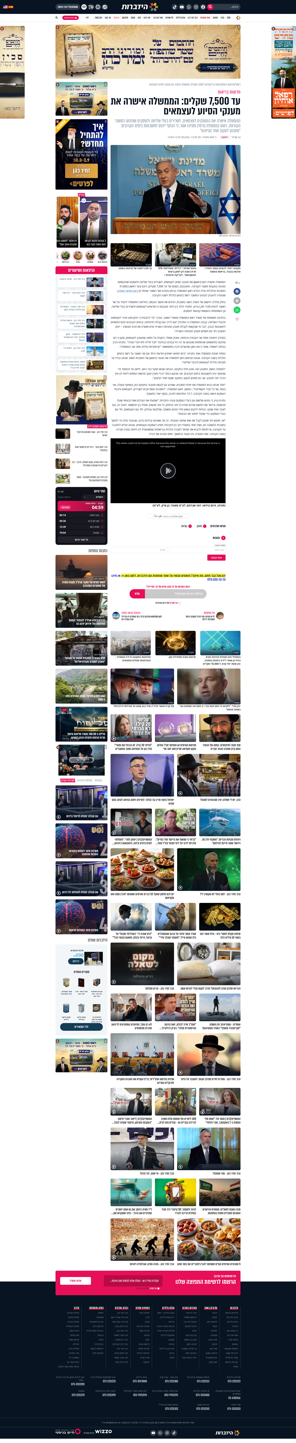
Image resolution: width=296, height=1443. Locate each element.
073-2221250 (202, 1409)
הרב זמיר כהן (193, 17)
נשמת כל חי (74, 1357)
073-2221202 (171, 1409)
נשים (215, 1326)
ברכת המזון (74, 1330)
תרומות (116, 17)
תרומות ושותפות (231, 1348)
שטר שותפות (205, 17)
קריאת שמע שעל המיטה (68, 1366)
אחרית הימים (144, 1348)
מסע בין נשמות (190, 1339)
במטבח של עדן (190, 1321)
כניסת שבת (233, 1339)
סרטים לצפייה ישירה (165, 1326)
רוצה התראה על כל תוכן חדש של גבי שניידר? (168, 587)
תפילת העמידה (72, 1326)
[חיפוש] (210, 7)
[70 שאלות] (91, 7)
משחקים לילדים (167, 1335)
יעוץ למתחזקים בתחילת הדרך (103, 1377)
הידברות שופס (232, 1353)
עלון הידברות (232, 1321)
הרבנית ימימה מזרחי (94, 1330)
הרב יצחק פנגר (121, 1326)
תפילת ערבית (73, 1321)
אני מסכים (167, 603)
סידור (76, 1307)
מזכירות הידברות (233, 1377)
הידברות (234, 1307)
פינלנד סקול (144, 1330)
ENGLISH (98, 17)
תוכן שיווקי (213, 1362)
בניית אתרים (89, 1432)
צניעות (100, 1335)
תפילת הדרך (73, 1348)
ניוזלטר (235, 1326)
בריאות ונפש (144, 1344)
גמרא (147, 1321)
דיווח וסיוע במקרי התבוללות (135, 1390)
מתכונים (100, 1317)
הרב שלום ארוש (121, 1353)
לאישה (100, 1312)
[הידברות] (140, 7)
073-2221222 (234, 1381)
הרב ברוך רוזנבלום (120, 1344)
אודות (235, 1366)
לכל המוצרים (81, 1027)
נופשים (235, 1344)
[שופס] (98, 7)
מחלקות (125, 17)
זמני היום (147, 17)
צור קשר (108, 17)
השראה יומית (191, 1353)
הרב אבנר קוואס (121, 1357)
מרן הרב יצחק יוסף (120, 1321)
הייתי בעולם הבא (189, 1357)
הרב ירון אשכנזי (121, 1339)
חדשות (215, 17)
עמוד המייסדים (232, 1357)
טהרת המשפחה (96, 1321)
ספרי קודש (145, 1357)
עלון (139, 17)
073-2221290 (109, 1395)
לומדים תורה (144, 1312)
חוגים (172, 1357)
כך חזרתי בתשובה (189, 1348)
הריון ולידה (99, 1344)
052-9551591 (171, 1395)
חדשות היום (212, 1321)
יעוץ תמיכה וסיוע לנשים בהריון (165, 1390)
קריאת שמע (74, 1339)
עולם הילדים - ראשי (165, 1312)
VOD (228, 17)
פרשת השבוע (211, 1353)
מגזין (222, 17)
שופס (133, 17)
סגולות (147, 1335)
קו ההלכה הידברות (201, 1390)
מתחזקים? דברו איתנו (68, 7)
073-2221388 (171, 1381)
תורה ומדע (212, 1339)
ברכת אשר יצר (73, 1362)
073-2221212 (203, 1381)
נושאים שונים (143, 1307)
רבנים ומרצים (121, 1307)
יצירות (171, 1353)
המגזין (214, 1317)
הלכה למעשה (191, 1326)
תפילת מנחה (73, 1317)
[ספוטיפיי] (84, 7)
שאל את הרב (158, 17)
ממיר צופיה (235, 1404)
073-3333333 (233, 1409)
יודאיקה (146, 1362)
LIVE (87, 17)
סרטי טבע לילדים (167, 1348)
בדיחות (171, 1321)
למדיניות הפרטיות (162, 603)
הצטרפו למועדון (69, 17)
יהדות (214, 1312)
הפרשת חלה (97, 1353)
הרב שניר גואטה (121, 1335)
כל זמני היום (81, 539)
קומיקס (171, 1339)
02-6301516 (234, 1398)
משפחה (213, 1335)
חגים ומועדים (211, 1357)
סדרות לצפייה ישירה (165, 1330)
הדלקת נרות (98, 1326)
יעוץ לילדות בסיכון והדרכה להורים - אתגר (70, 1379)
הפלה (100, 1339)
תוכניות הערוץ (189, 1307)
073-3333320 (77, 1384)
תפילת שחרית (73, 1312)
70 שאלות (169, 17)
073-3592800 (140, 1381)
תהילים (76, 1344)
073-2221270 (78, 1395)
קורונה (184, 526)
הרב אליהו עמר (121, 1362)
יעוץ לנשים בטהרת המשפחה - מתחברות (227, 1392)
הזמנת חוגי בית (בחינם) (106, 1390)
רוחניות (214, 1330)
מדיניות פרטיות (231, 1312)
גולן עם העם (191, 1335)
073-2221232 (109, 1381)
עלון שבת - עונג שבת (169, 1377)
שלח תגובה (216, 557)
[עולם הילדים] (105, 7)
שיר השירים (74, 1353)
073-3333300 (202, 1395)
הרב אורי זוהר (122, 1348)
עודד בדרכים (191, 1312)
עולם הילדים (180, 17)
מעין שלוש (74, 1335)
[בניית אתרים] (103, 1432)
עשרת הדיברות (143, 1326)
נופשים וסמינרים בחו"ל (168, 1404)
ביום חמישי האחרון (128, 291)
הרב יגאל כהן (122, 1330)
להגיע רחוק (192, 1344)
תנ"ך (147, 1317)
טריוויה (171, 1344)
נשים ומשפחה (96, 1307)
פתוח (194, 1330)
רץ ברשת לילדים (167, 1317)
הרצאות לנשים (97, 1348)
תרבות (214, 1344)
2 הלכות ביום (232, 1330)
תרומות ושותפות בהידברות (198, 1377)
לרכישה (75, 961)
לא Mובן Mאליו (190, 1317)
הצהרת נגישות (231, 1362)
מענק (199, 526)
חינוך (147, 1339)
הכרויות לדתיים (143, 1353)
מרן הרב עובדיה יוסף (119, 1317)
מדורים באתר (210, 1307)
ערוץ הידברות (232, 1317)
